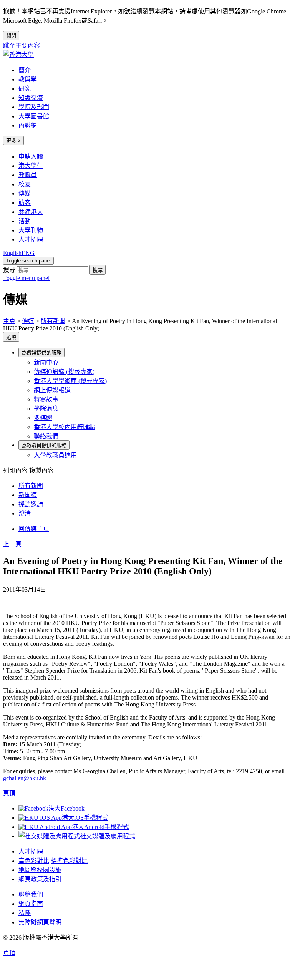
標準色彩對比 (69, 860)
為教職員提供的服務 (44, 445)
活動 (24, 221)
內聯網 (27, 125)
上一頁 (12, 544)
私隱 (24, 913)
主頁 (9, 321)
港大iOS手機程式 (85, 817)
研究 (24, 88)
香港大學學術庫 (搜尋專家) (70, 381)
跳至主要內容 (21, 45)
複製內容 (41, 470)
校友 (24, 184)
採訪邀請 (30, 504)
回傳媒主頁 (33, 529)
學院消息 (46, 408)
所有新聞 (53, 321)
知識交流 (30, 98)
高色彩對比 (33, 860)
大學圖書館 (33, 116)
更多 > (13, 141)
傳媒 (24, 193)
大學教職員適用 (55, 455)
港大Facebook (66, 808)
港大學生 (30, 165)
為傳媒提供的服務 (41, 353)
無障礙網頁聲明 (39, 922)
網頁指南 (30, 903)
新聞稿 (27, 495)
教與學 (27, 79)
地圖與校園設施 (39, 870)
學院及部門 (33, 107)
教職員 (27, 175)
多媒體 (43, 418)
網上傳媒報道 (52, 390)
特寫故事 (46, 399)
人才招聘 (30, 239)
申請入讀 (30, 156)
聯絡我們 (46, 436)
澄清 (24, 513)
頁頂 (9, 953)
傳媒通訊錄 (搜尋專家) (64, 371)
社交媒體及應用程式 (107, 836)
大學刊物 (30, 230)
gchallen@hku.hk (24, 778)
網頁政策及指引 (39, 879)
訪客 (24, 202)
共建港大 (30, 212)
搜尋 (9, 270)
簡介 (24, 70)
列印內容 (15, 470)
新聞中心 (46, 362)
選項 (11, 337)
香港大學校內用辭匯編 (64, 427)
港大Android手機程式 (100, 827)
